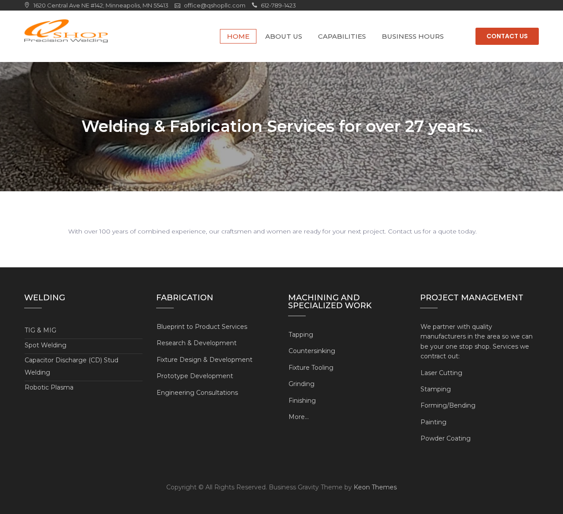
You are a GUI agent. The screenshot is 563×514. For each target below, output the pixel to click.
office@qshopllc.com (214, 5)
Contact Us (507, 36)
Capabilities (342, 36)
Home (238, 36)
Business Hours (413, 36)
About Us (283, 36)
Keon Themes (375, 487)
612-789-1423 (278, 5)
